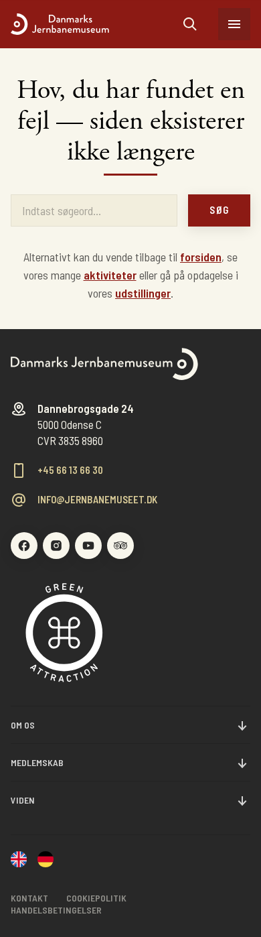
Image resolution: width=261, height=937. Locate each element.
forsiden (201, 256)
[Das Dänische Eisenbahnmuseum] (45, 860)
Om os (23, 725)
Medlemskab (37, 762)
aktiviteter (110, 274)
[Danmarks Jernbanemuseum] (97, 24)
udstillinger (143, 293)
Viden (23, 800)
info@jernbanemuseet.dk (97, 499)
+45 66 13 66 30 (70, 470)
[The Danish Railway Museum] (19, 860)
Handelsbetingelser (56, 910)
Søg (219, 210)
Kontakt (29, 897)
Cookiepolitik (96, 897)
